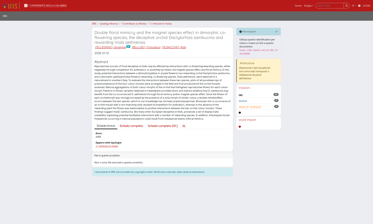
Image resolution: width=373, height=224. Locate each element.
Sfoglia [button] (308, 5)
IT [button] (353, 5)
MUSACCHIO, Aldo (174, 47)
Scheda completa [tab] (131, 126)
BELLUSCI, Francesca (146, 47)
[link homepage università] (45, 5)
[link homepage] (11, 5)
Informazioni (249, 31)
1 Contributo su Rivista (133, 23)
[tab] (184, 126)
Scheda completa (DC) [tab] (163, 126)
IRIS (94, 23)
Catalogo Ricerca (109, 23)
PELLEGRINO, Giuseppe (110, 47)
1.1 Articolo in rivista (160, 23)
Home (298, 5)
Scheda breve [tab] (106, 125)
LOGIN (366, 5)
